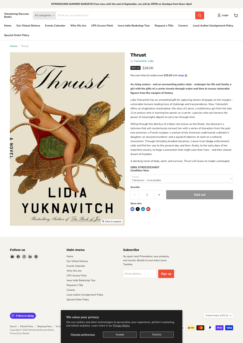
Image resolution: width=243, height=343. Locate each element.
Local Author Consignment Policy (213, 25)
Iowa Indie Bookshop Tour (134, 25)
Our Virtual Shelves (28, 25)
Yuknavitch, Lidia (144, 61)
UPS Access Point (102, 25)
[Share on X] (138, 209)
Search (13, 326)
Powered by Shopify (19, 333)
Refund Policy (26, 326)
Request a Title (164, 25)
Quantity (135, 187)
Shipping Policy (44, 326)
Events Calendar (55, 25)
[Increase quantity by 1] (159, 194)
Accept (120, 334)
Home (7, 25)
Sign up (166, 274)
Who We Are (78, 25)
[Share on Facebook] (132, 209)
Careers (183, 25)
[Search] (199, 15)
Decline (156, 334)
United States (216, 315)
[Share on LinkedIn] (143, 209)
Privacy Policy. (121, 325)
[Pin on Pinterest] (148, 209)
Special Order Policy (16, 35)
